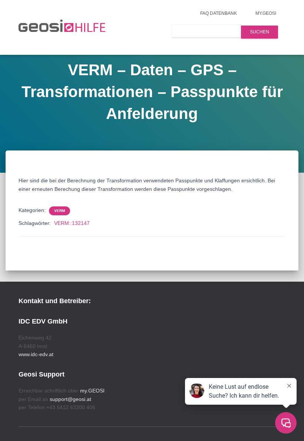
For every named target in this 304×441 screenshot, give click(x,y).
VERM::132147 (72, 223)
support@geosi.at (70, 399)
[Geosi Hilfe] (62, 27)
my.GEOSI (265, 13)
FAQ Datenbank (218, 13)
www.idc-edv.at (36, 354)
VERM (59, 211)
